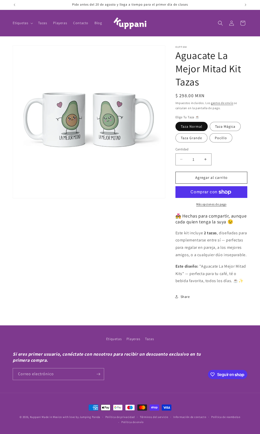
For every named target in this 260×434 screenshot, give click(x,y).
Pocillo (221, 138)
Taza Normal (191, 126)
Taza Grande (191, 138)
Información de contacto (189, 417)
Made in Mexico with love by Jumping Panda (71, 417)
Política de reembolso (225, 417)
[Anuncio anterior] (14, 5)
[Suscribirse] (98, 374)
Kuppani (35, 417)
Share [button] (185, 296)
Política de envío (132, 422)
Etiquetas (114, 339)
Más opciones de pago (211, 204)
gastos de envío (222, 103)
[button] (22, 23)
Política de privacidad (120, 417)
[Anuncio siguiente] (245, 5)
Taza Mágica (225, 126)
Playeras (133, 339)
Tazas (149, 339)
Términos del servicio (154, 417)
